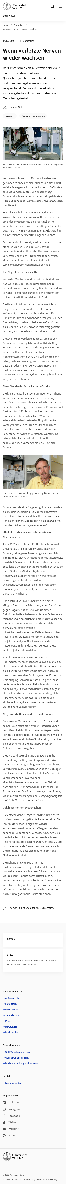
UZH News (9, 16)
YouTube (13, 1129)
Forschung (9, 116)
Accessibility (29, 1179)
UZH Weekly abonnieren (18, 1052)
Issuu (11, 1135)
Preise (8, 1021)
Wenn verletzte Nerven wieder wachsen (20, 29)
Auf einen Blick (13, 998)
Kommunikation (13, 1083)
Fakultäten (11, 1004)
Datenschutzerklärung (47, 1179)
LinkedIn (13, 1102)
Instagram (14, 1109)
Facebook (14, 1116)
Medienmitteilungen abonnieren (22, 1063)
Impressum (8, 1179)
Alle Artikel (18, 25)
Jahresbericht (12, 1015)
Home (5, 25)
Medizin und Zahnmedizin (33, 116)
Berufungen (11, 1027)
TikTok (12, 1122)
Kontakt (18, 1179)
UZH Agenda (11, 1010)
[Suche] (52, 6)
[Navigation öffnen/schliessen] (60, 6)
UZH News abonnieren (17, 1058)
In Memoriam (12, 1032)
